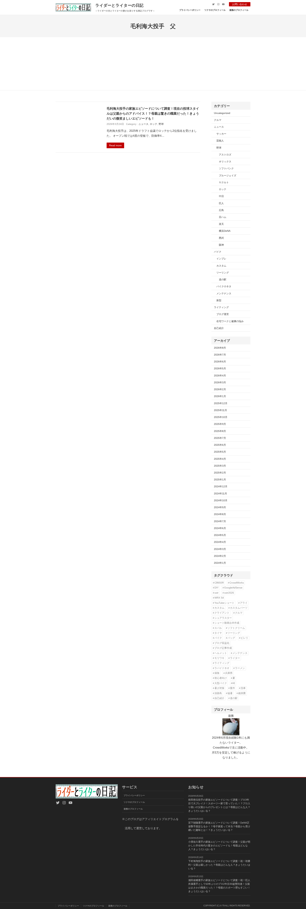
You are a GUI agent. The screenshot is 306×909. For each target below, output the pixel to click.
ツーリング (222, 272)
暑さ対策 (219, 688)
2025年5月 (220, 451)
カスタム (221, 265)
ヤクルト (224, 182)
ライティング (221, 307)
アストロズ (225, 154)
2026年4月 (220, 375)
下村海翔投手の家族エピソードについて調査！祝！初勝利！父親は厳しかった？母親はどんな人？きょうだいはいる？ (219, 865)
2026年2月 (220, 389)
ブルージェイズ (227, 175)
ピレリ (244, 638)
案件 (232, 688)
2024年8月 (220, 514)
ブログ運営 (222, 314)
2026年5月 (220, 368)
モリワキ (219, 658)
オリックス (225, 161)
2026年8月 (220, 347)
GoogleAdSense (233, 587)
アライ (243, 603)
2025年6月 (220, 444)
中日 (221, 196)
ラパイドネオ (221, 668)
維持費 (242, 693)
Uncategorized (222, 113)
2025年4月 (220, 458)
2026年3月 (220, 382)
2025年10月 (220, 417)
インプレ (221, 258)
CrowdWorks (237, 582)
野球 (161, 124)
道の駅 (222, 279)
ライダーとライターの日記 (119, 5)
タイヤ (218, 633)
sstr (216, 592)
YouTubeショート (224, 603)
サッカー (221, 133)
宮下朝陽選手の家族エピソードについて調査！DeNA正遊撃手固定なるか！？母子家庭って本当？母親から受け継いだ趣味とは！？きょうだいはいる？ (219, 826)
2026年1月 (220, 396)
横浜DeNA (224, 230)
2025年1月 (220, 479)
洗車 (243, 688)
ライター (235, 658)
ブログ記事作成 (223, 648)
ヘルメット (220, 653)
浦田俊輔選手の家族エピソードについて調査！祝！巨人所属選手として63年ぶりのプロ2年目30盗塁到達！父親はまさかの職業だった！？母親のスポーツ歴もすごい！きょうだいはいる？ (219, 886)
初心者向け (220, 678)
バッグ (231, 638)
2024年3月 (220, 549)
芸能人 (220, 140)
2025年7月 (220, 438)
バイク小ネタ (223, 286)
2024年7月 (220, 521)
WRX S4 (219, 597)
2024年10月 (220, 500)
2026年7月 (220, 354)
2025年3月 (220, 465)
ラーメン (240, 668)
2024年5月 (220, 535)
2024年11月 (220, 493)
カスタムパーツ (238, 608)
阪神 (221, 244)
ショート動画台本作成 (226, 623)
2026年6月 (220, 361)
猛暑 (230, 693)
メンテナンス (223, 293)
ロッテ (153, 124)
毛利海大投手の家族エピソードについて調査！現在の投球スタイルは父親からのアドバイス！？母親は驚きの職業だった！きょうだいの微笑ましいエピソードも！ (153, 113)
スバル (218, 628)
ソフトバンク (226, 168)
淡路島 (218, 693)
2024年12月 (220, 486)
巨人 (221, 203)
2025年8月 (220, 431)
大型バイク (220, 683)
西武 (221, 237)
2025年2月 (220, 472)
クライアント (221, 612)
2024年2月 (220, 556)
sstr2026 (229, 592)
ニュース (143, 124)
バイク (217, 251)
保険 (216, 673)
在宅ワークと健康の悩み (230, 321)
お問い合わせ (239, 4)
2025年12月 (220, 403)
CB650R (219, 582)
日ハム (222, 217)
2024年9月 (220, 507)
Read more (115, 145)
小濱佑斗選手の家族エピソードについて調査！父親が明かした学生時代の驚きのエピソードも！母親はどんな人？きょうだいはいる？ (219, 845)
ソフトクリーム (236, 628)
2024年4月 (220, 542)
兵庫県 (229, 673)
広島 (221, 210)
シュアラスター (223, 618)
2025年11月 (220, 410)
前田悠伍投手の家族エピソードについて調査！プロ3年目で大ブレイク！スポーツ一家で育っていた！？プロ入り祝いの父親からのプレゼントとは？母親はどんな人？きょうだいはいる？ (219, 805)
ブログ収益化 (221, 643)
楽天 (221, 224)
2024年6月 (220, 528)
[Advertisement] (153, 63)
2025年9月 (220, 424)
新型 (218, 300)
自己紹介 (219, 328)
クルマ (217, 120)
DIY (216, 587)
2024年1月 (220, 562)
